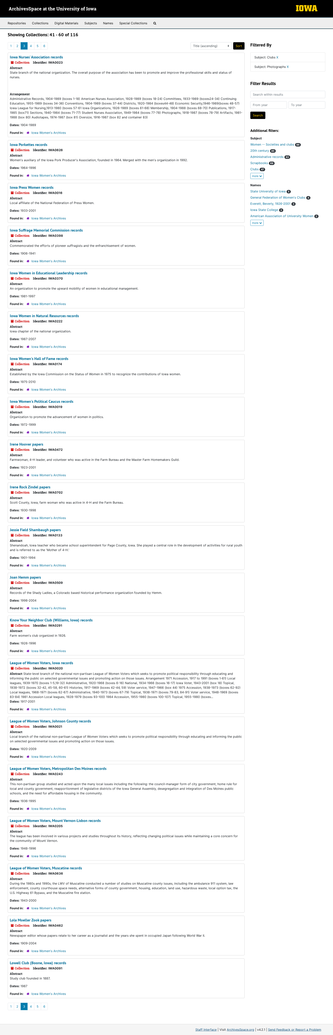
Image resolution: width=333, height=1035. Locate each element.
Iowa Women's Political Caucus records (41, 401)
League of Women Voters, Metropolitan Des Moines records (58, 768)
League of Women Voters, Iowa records (41, 662)
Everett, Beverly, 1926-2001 (272, 204)
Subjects (90, 23)
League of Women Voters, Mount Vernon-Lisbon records (55, 820)
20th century (262, 151)
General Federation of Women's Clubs (279, 197)
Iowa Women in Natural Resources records (44, 315)
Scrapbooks (261, 163)
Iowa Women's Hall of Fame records (39, 358)
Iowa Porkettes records (28, 144)
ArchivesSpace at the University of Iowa (52, 9)
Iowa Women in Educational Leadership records (48, 273)
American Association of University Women (283, 216)
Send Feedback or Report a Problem (294, 1030)
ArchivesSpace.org (240, 1030)
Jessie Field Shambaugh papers (35, 529)
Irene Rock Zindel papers (30, 487)
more (255, 176)
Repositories (17, 23)
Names (108, 23)
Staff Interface (206, 1030)
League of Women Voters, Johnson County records (50, 721)
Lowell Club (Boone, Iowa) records (38, 962)
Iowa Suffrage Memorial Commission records (46, 230)
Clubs (257, 169)
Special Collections (133, 23)
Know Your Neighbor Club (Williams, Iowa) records (51, 620)
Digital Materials (66, 23)
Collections (40, 23)
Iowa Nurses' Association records (36, 57)
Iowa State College (266, 210)
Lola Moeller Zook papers (30, 920)
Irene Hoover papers (26, 444)
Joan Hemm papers (25, 577)
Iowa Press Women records (31, 187)
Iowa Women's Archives (48, 133)
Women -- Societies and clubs (274, 144)
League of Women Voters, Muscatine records (46, 868)
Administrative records (269, 157)
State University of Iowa (269, 191)
